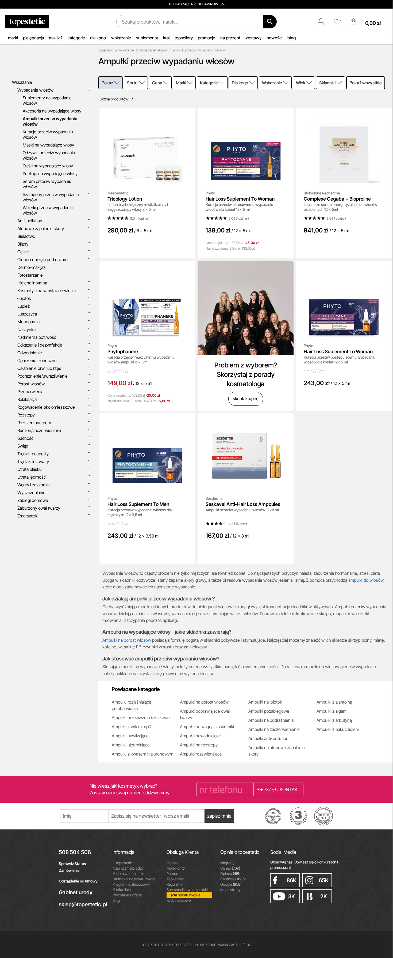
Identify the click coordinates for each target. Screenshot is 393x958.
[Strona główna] (27, 21)
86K (291, 880)
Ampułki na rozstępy (199, 744)
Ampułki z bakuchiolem (338, 729)
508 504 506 (75, 852)
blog (291, 37)
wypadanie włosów (153, 50)
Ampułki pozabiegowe (268, 711)
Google (230, 884)
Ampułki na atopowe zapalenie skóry (276, 751)
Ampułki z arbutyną (334, 720)
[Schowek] (340, 21)
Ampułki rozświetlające (201, 754)
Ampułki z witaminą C (131, 726)
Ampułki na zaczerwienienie (274, 729)
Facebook (233, 879)
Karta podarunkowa (184, 895)
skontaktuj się (246, 398)
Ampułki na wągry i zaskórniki (207, 726)
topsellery (184, 37)
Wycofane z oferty (127, 895)
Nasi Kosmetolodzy (128, 868)
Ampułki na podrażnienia (271, 720)
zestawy (253, 37)
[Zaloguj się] (323, 21)
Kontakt (173, 863)
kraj (166, 37)
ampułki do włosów (365, 580)
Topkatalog (175, 879)
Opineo (230, 873)
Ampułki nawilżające (130, 735)
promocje (206, 37)
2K (323, 896)
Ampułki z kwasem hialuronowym (142, 754)
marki (13, 37)
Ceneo (230, 868)
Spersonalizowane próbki (187, 889)
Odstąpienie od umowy (78, 881)
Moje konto (176, 868)
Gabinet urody (76, 892)
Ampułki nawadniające (200, 735)
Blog (116, 900)
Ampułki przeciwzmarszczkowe (141, 717)
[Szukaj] (270, 21)
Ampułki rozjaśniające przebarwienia (131, 705)
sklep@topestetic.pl (82, 904)
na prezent (230, 37)
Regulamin (175, 884)
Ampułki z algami (332, 711)
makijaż (56, 37)
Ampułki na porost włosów (127, 640)
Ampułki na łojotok (265, 702)
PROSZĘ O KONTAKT (278, 789)
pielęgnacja (33, 37)
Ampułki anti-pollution (268, 738)
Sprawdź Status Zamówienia (72, 867)
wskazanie (121, 37)
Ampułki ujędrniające (131, 744)
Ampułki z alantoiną (334, 702)
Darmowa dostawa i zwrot (134, 879)
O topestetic (122, 863)
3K (291, 896)
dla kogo (98, 37)
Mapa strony (230, 889)
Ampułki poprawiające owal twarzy (205, 714)
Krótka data (122, 889)
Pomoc (172, 873)
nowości (274, 37)
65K (324, 880)
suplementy (147, 37)
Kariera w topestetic (128, 873)
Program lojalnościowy (131, 884)
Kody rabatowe (179, 900)
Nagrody (227, 863)
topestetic (105, 50)
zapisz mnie (219, 816)
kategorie (76, 37)
